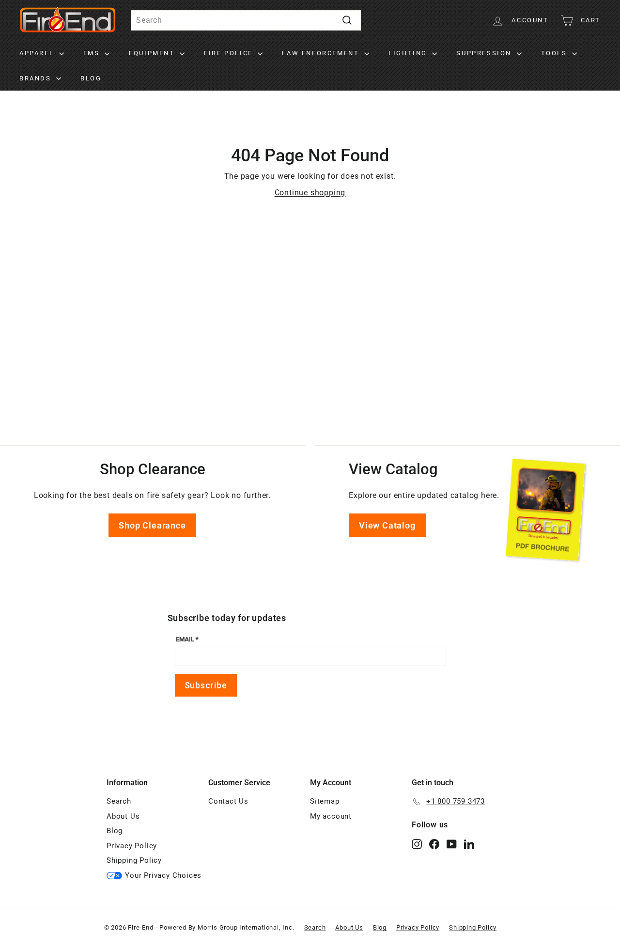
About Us (123, 816)
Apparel (38, 53)
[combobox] (246, 20)
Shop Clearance (152, 525)
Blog (90, 78)
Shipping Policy (134, 860)
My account (331, 816)
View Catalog (387, 525)
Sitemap (325, 801)
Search (119, 801)
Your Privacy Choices (163, 875)
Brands (36, 78)
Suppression (485, 53)
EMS (92, 53)
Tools (555, 53)
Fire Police (229, 53)
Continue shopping (310, 192)
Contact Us (228, 801)
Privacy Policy (132, 845)
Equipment (153, 53)
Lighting (409, 53)
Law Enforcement (322, 53)
